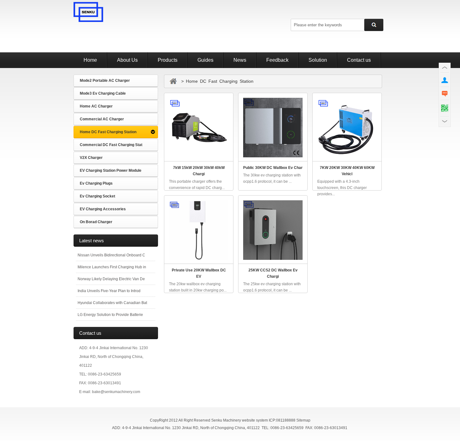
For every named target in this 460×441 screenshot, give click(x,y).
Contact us (359, 60)
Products (167, 60)
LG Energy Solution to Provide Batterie (110, 314)
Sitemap (303, 420)
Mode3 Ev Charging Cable (103, 93)
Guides (205, 60)
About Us (127, 60)
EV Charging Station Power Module (110, 170)
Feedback (277, 60)
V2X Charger (91, 157)
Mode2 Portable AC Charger (105, 80)
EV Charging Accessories (103, 209)
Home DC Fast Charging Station (108, 132)
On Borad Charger (96, 222)
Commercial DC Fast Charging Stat (111, 145)
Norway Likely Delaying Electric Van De (111, 279)
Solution (318, 60)
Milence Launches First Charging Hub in (112, 267)
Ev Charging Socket (97, 196)
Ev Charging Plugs (96, 183)
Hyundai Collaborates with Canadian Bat (112, 303)
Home (90, 60)
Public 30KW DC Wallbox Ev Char (273, 167)
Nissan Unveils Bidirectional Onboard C (111, 255)
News (239, 60)
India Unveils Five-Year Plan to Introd (109, 291)
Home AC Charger (96, 106)
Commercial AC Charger (102, 119)
